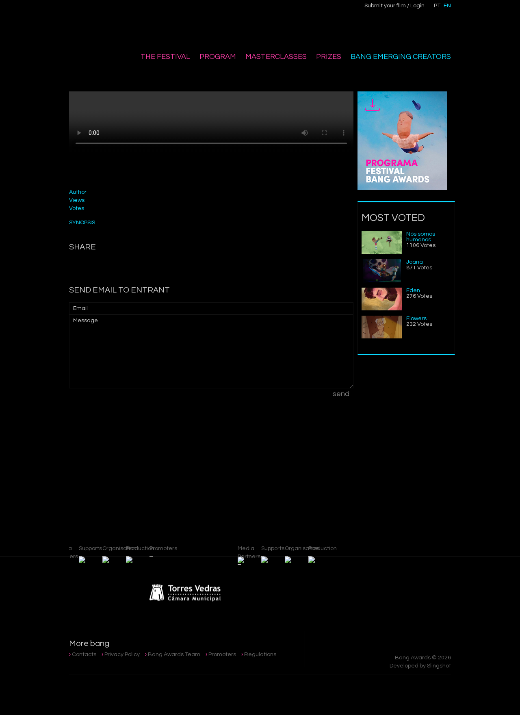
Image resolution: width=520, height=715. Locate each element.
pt (437, 6)
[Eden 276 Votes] (382, 309)
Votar (325, 183)
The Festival (165, 57)
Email (80, 308)
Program (217, 57)
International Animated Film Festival (110, 25)
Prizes (328, 57)
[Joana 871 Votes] (382, 281)
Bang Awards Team (174, 654)
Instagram (190, 11)
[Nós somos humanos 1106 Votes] (382, 252)
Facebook (173, 10)
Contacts (84, 654)
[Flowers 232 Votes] (382, 337)
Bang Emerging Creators (401, 57)
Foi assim (410, 440)
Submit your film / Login (394, 6)
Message (85, 320)
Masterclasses (276, 57)
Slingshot (439, 666)
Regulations (260, 654)
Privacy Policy (122, 654)
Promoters (222, 654)
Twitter (207, 10)
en (447, 6)
